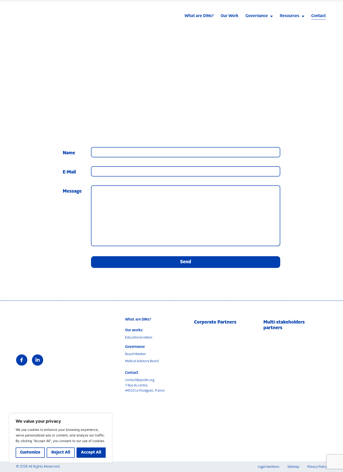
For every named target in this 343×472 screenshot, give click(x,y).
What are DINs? (199, 16)
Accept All (91, 452)
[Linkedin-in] (37, 360)
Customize (30, 452)
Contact (318, 16)
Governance (256, 16)
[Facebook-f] (21, 360)
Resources (289, 16)
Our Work (229, 16)
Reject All (60, 452)
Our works (134, 330)
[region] (60, 438)
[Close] (107, 417)
